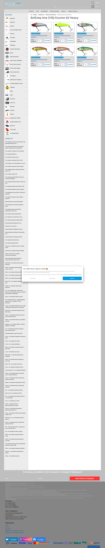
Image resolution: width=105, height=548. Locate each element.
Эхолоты (12, 102)
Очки (11, 95)
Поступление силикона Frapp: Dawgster (14, 166)
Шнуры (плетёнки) (15, 49)
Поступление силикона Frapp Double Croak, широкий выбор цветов (15, 142)
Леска (11, 52)
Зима (11, 91)
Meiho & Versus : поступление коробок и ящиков (14, 418)
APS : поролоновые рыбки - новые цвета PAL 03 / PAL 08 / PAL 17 (15, 427)
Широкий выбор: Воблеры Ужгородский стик (14, 233)
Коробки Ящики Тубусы (16, 83)
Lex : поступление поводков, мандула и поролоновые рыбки (14, 329)
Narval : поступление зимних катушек (14, 296)
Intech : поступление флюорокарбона (14, 278)
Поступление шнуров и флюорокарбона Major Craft (14, 170)
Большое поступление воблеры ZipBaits (14, 250)
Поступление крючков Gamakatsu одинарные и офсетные (13, 210)
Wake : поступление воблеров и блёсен (14, 272)
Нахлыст (12, 106)
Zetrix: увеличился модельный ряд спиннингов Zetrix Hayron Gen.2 (13, 259)
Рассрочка (13, 129)
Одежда (12, 87)
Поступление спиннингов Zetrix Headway (14, 189)
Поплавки (13, 75)
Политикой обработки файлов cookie (72, 274)
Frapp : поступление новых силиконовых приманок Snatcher (14, 378)
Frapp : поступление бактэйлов (12, 341)
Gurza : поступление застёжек (12, 351)
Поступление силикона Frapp (12, 239)
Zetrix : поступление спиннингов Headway (14, 448)
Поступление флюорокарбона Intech (14, 219)
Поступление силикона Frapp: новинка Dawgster (14, 197)
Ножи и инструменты (16, 79)
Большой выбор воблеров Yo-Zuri (13, 223)
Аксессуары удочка (15, 64)
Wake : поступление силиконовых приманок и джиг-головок (15, 268)
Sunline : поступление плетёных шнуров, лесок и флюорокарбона (14, 374)
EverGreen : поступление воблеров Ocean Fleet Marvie (14, 311)
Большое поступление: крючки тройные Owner (14, 246)
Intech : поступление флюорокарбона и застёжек (14, 360)
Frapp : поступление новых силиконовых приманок (14, 386)
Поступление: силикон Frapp (11, 157)
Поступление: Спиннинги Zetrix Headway (14, 151)
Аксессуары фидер (15, 68)
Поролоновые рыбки (15, 29)
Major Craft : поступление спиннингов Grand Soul (15, 282)
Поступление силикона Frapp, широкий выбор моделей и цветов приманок (14, 147)
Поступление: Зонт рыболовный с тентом (15, 163)
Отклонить (33, 278)
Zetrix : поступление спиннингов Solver (14, 367)
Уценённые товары (15, 118)
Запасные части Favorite (11, 226)
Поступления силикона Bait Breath (13, 213)
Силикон (12, 22)
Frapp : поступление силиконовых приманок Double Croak (15, 413)
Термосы (12, 98)
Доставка (8, 528)
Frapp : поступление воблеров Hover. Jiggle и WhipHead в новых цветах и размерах (15, 306)
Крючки (12, 33)
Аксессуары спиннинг (16, 60)
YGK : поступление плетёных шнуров (13, 431)
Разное (12, 114)
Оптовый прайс (14, 133)
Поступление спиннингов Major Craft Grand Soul (15, 182)
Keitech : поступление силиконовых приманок (13, 286)
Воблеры (12, 18)
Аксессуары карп (14, 72)
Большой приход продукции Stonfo (13, 236)
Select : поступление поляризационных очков (14, 435)
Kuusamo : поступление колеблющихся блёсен (14, 452)
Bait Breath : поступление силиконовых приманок (14, 263)
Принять (72, 278)
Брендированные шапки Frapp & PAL (13, 333)
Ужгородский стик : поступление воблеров (15, 370)
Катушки (12, 37)
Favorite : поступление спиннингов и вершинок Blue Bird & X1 (13, 409)
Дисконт (12, 125)
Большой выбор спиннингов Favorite (13, 229)
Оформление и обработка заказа (14, 530)
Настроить (52, 278)
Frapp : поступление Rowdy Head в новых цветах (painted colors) (14, 315)
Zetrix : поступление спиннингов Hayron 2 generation (14, 348)
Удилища (12, 45)
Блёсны (12, 26)
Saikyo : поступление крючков (12, 455)
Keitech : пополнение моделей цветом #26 (15, 382)
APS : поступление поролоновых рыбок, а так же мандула (15, 397)
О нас (6, 525)
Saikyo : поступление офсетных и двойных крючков (15, 320)
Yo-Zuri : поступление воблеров (12, 344)
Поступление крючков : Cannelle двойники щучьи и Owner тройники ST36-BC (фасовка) (15, 301)
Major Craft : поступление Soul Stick (13, 393)
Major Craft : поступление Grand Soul (13, 364)
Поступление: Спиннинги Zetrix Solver (14, 160)
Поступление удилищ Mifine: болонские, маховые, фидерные (14, 178)
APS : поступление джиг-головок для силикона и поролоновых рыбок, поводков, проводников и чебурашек (15, 292)
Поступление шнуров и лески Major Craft (14, 186)
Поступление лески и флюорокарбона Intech (14, 205)
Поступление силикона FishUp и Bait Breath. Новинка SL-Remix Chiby (15, 444)
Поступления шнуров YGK (11, 174)
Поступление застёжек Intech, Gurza (13, 216)
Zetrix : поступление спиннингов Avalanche (15, 275)
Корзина (97, 2)
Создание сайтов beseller (93, 546)
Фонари (12, 110)
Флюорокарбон (14, 56)
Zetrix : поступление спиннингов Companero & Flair (15, 337)
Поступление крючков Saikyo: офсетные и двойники (15, 193)
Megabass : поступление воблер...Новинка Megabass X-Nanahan (15, 325)
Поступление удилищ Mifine (11, 242)
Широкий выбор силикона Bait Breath (14, 201)
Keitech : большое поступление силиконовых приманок (12, 254)
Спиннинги (13, 41)
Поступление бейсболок (11, 154)
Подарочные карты (15, 121)
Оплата (7, 526)
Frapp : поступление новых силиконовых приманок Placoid (14, 423)
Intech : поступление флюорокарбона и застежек (14, 440)
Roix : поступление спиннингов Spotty (14, 390)
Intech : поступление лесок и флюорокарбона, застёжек (11, 404)
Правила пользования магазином (14, 532)
